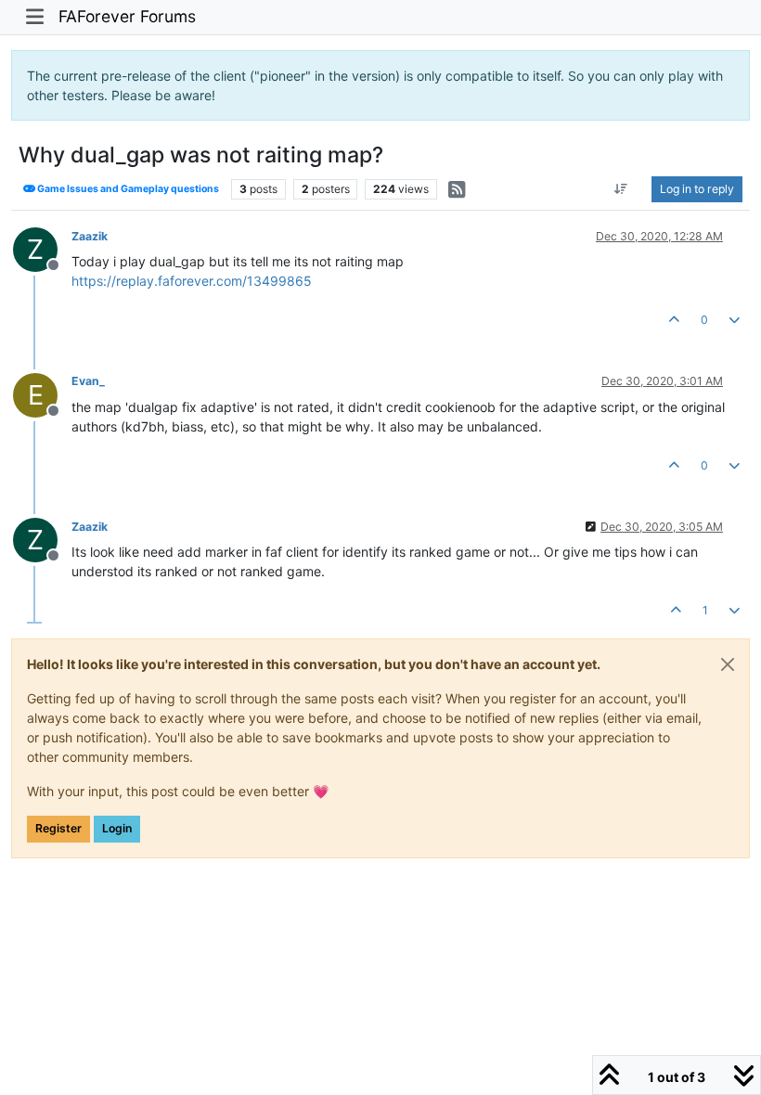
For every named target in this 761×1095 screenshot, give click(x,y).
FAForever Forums (127, 16)
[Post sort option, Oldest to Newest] (621, 189)
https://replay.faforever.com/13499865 (191, 281)
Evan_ (88, 381)
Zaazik (89, 236)
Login (117, 828)
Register (58, 828)
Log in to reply (697, 189)
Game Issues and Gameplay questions (127, 189)
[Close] (727, 664)
